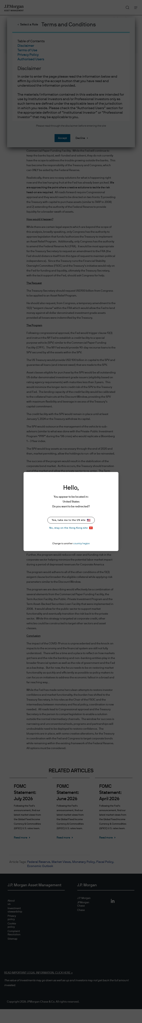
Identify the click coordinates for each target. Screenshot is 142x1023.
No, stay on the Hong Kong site (68, 528)
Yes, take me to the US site (69, 520)
